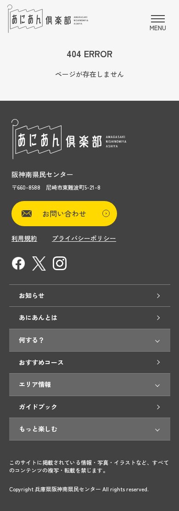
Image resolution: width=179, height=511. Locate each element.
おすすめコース (41, 362)
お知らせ (32, 295)
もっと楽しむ (38, 428)
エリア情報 (35, 384)
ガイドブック (38, 406)
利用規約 (24, 238)
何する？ (32, 339)
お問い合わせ (64, 213)
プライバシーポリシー (84, 238)
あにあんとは (38, 317)
